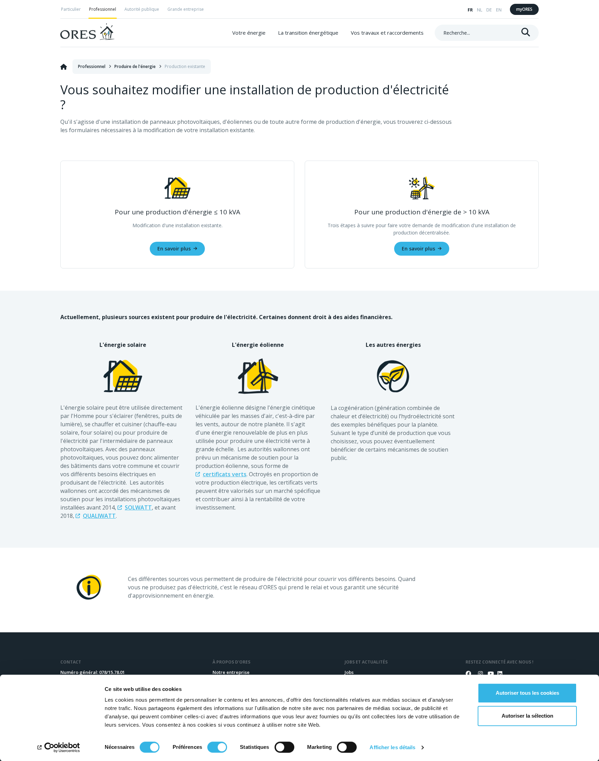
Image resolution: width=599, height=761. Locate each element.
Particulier (71, 9)
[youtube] (488, 673)
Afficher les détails (392, 747)
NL (479, 10)
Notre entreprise (231, 672)
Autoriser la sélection (527, 716)
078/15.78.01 (112, 672)
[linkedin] (497, 673)
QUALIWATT (99, 516)
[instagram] (478, 673)
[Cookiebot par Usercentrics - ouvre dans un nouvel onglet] (58, 747)
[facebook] (468, 673)
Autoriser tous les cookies (527, 693)
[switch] (217, 747)
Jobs (349, 672)
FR (470, 10)
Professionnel (102, 9)
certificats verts (224, 474)
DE (489, 10)
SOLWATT (138, 507)
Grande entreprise (185, 9)
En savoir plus (174, 248)
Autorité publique (141, 9)
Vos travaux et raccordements (387, 32)
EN (499, 10)
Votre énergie (249, 32)
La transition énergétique (308, 32)
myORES (524, 9)
